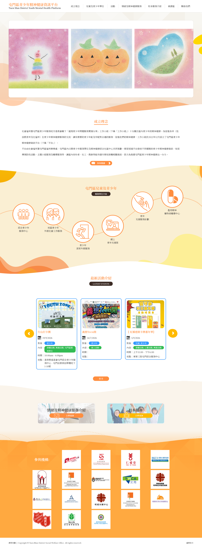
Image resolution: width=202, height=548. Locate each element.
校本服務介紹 (154, 6)
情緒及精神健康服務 (132, 6)
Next (172, 333)
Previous (29, 333)
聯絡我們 (185, 6)
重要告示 (189, 543)
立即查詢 (70, 415)
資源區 (171, 6)
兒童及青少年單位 (95, 6)
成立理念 (75, 6)
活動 (113, 6)
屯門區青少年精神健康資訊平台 (35, 6)
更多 (101, 378)
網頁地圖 (12, 543)
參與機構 (101, 163)
